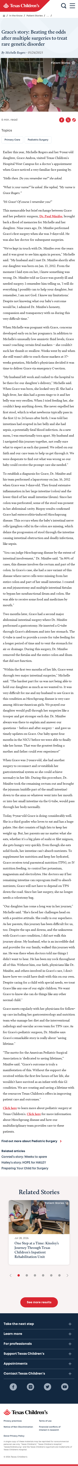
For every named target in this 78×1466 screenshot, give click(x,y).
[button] (74, 120)
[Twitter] (47, 1387)
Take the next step (19, 1324)
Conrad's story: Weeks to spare (24, 1156)
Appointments (15, 1363)
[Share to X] (68, 119)
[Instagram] (30, 1387)
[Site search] (63, 6)
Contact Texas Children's (24, 1373)
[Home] (4, 16)
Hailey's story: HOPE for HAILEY (23, 1162)
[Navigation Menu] (72, 6)
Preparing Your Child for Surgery (24, 1168)
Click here (10, 1108)
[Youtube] (65, 1387)
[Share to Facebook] (61, 119)
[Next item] (66, 1275)
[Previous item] (12, 1275)
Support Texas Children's (24, 1353)
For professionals (18, 1343)
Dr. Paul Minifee (50, 216)
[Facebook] (13, 1387)
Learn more (13, 1334)
